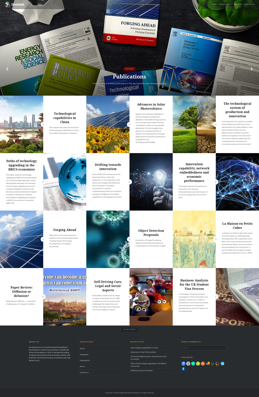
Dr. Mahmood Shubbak (48, 350)
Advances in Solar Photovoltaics (143, 352)
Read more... (34, 360)
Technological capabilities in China (144, 348)
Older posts (129, 329)
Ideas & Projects (129, 76)
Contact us (249, 4)
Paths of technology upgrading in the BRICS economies (148, 364)
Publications (85, 360)
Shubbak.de (34, 347)
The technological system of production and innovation (148, 357)
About (237, 4)
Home (214, 4)
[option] (129, 48)
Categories (224, 4)
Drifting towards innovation (142, 370)
